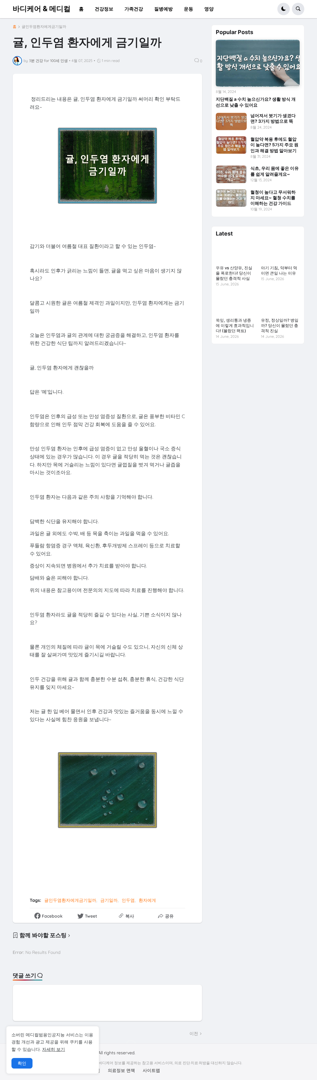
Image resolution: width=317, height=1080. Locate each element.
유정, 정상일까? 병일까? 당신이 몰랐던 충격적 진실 (279, 325)
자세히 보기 (53, 1049)
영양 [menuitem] (209, 9)
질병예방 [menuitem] (163, 9)
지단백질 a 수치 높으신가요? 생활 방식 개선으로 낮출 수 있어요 (256, 101)
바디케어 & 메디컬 (42, 8)
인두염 (128, 900)
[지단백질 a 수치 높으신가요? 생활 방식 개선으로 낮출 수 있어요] (258, 63)
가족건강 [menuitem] (133, 9)
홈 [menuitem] (81, 9)
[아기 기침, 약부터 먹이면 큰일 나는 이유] (280, 252)
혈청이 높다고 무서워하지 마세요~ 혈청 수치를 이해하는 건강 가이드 (273, 197)
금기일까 (109, 900)
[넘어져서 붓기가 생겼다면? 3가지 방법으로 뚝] (231, 121)
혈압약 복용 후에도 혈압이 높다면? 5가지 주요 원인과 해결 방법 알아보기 (274, 144)
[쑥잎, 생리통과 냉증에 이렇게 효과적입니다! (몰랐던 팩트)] (235, 304)
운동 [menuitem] (188, 9)
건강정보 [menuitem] (104, 9)
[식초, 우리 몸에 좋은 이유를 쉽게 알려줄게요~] (231, 174)
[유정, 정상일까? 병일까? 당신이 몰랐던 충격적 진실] (280, 304)
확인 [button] (22, 1063)
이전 (193, 1033)
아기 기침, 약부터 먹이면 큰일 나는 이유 (279, 270)
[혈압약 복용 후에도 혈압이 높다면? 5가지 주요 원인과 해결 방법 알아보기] (231, 145)
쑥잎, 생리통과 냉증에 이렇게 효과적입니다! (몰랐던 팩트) (235, 325)
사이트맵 (151, 1070)
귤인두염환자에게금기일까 (44, 27)
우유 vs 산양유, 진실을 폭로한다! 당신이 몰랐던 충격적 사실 (234, 273)
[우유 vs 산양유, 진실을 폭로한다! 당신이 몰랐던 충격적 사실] (235, 252)
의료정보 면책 (121, 1070)
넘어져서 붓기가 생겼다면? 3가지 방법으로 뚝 (273, 118)
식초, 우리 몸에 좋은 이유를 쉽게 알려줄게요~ (274, 170)
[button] (283, 9)
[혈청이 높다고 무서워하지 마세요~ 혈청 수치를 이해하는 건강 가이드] (231, 198)
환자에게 (147, 900)
